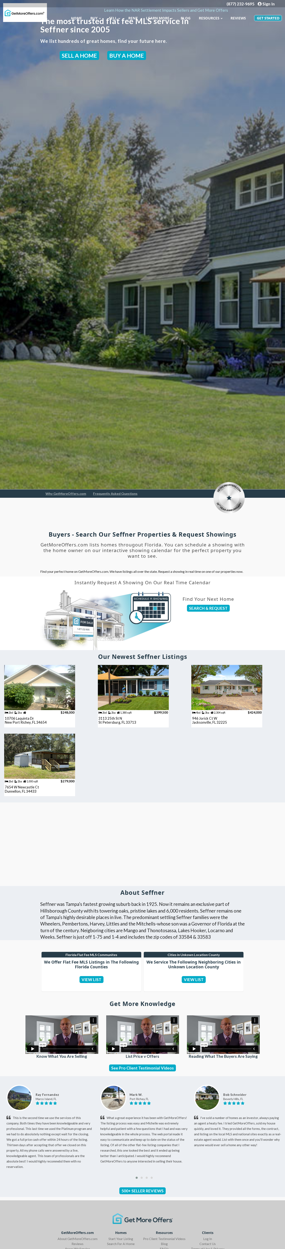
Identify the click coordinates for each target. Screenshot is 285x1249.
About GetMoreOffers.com (77, 1239)
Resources (209, 18)
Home (76, 18)
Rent (133, 18)
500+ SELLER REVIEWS (142, 1190)
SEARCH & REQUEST (208, 608)
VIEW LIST (91, 979)
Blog (164, 1244)
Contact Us (207, 1244)
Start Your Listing (120, 1239)
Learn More (157, 18)
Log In (207, 1239)
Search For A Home (121, 1244)
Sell (113, 18)
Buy (94, 18)
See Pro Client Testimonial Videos (142, 1068)
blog (185, 18)
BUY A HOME (126, 55)
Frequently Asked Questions (115, 493)
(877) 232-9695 (240, 3)
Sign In (268, 3)
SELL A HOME (79, 55)
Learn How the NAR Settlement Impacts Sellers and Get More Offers (166, 10)
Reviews (238, 18)
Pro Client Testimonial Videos (164, 1239)
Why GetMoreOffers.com (65, 493)
